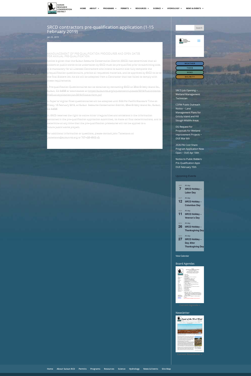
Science (157, 8)
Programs (108, 8)
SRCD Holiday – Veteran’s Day (193, 215)
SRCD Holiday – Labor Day (193, 190)
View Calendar (182, 255)
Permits (125, 8)
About (93, 8)
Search (199, 27)
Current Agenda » (189, 305)
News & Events (193, 8)
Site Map (166, 368)
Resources (141, 8)
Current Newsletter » (189, 354)
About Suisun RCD (66, 368)
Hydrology (173, 8)
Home (83, 8)
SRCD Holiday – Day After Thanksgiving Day (194, 243)
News (180, 85)
